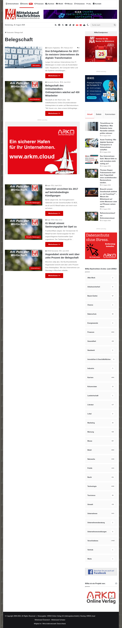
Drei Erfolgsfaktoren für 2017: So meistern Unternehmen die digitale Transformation (62, 54)
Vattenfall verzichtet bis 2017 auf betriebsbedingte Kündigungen (61, 192)
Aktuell (89, 114)
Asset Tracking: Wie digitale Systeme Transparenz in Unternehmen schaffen (108, 145)
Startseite (9, 32)
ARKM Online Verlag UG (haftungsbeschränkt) (63, 616)
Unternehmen (13, 4)
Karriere (50, 4)
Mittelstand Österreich (42, 620)
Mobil (60, 4)
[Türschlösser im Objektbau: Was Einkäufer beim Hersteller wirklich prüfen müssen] (91, 126)
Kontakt (97, 4)
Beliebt (98, 114)
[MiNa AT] (80, 25)
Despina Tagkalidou (53, 48)
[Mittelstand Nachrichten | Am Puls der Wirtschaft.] (22, 15)
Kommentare (110, 114)
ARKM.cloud (90, 616)
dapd (48, 185)
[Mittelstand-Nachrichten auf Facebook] (101, 575)
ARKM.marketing (42, 120)
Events (27, 4)
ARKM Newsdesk (52, 251)
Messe (70, 4)
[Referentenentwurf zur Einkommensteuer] (91, 216)
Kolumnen (80, 4)
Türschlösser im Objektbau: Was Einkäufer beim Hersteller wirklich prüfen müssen (107, 128)
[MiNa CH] (77, 25)
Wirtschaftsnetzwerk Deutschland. (54, 624)
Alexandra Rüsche (53, 82)
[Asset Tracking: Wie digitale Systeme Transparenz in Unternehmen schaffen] (91, 142)
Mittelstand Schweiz (58, 620)
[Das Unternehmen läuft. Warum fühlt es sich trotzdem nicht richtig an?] (91, 159)
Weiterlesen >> (54, 76)
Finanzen (40, 4)
